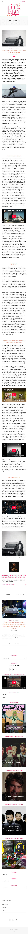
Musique (10, 48)
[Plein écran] (24, 688)
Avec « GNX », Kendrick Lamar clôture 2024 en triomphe (14, 52)
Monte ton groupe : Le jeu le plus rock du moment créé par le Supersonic (14, 863)
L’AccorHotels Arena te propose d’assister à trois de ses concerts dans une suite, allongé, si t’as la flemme (14, 625)
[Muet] (22, 688)
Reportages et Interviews (14, 826)
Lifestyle (14, 860)
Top (14, 931)
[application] (14, 682)
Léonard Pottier (14, 54)
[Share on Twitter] (20, 594)
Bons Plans (14, 724)
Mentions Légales (5, 904)
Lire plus (8, 594)
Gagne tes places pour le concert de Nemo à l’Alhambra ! (14, 728)
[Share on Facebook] (18, 594)
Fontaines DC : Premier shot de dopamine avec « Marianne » (14, 761)
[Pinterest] (21, 594)
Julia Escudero (14, 630)
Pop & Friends (4, 694)
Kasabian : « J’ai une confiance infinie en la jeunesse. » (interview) (14, 829)
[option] (14, 718)
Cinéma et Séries (14, 794)
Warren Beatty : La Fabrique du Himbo (13, 796)
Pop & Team (4, 697)
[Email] (23, 594)
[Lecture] (3, 688)
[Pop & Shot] (14, 9)
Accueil (11, 23)
